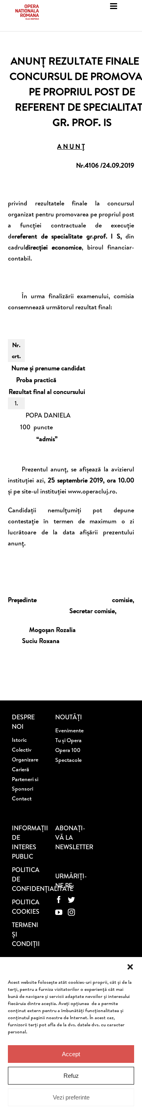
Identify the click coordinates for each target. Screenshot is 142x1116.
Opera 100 (67, 750)
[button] (130, 967)
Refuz (71, 1075)
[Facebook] (58, 899)
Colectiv (22, 750)
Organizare (25, 759)
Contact (22, 798)
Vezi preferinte (71, 1097)
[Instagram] (71, 912)
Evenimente (69, 730)
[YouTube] (58, 912)
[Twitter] (71, 899)
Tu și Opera (68, 740)
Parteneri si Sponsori (25, 784)
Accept (71, 1054)
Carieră (20, 769)
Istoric (19, 740)
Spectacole (68, 760)
